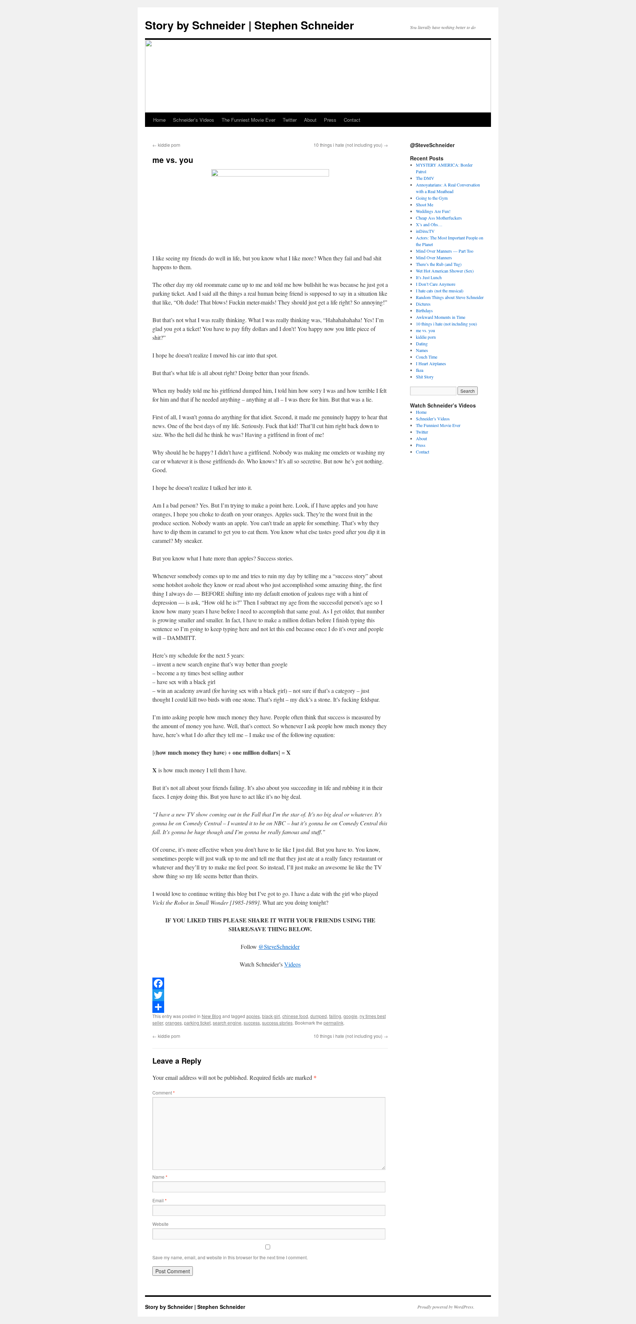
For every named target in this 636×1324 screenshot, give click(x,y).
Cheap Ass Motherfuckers (439, 218)
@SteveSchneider (279, 946)
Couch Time (426, 357)
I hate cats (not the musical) (439, 290)
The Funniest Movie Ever (248, 119)
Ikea (419, 370)
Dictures (423, 304)
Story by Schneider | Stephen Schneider (249, 25)
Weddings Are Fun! (433, 211)
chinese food (295, 1016)
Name (159, 1177)
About (310, 119)
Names (422, 350)
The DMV (425, 178)
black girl (271, 1016)
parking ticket (197, 1022)
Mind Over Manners (434, 257)
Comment (163, 1092)
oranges (173, 1022)
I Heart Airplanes (431, 363)
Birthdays (424, 310)
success (252, 1022)
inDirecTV (425, 231)
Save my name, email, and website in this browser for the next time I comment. (230, 1257)
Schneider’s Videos (193, 119)
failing (335, 1016)
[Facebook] (270, 983)
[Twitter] (270, 995)
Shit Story (425, 377)
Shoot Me (424, 204)
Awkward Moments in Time (440, 317)
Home (159, 119)
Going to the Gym (432, 198)
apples (253, 1016)
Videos (292, 964)
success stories (277, 1022)
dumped (318, 1016)
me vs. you (425, 330)
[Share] (270, 1007)
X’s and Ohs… (429, 224)
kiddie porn (166, 145)
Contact (352, 119)
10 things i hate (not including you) (351, 145)
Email (159, 1200)
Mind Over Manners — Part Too (444, 251)
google (350, 1016)
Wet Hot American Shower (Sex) (445, 271)
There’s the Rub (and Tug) (439, 264)
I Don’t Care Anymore (435, 284)
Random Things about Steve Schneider (450, 297)
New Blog (211, 1016)
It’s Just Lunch (429, 277)
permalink (333, 1022)
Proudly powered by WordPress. (445, 1307)
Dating (422, 343)
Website (160, 1224)
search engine (227, 1022)
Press (330, 119)
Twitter (290, 119)
